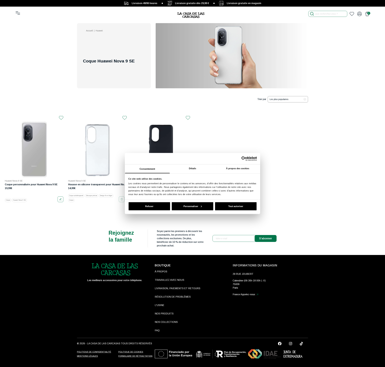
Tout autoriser (235, 206)
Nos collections (166, 322)
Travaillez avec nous (169, 280)
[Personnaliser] (60, 199)
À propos (161, 271)
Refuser (149, 206)
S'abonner (265, 238)
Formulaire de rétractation (135, 356)
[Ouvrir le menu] (18, 13)
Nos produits (164, 313)
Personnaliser (190, 206)
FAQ (157, 330)
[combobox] (288, 99)
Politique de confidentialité (94, 352)
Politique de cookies (130, 352)
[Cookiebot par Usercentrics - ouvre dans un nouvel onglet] (244, 158)
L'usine (159, 305)
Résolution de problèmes (173, 297)
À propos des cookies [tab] (237, 168)
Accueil (89, 30)
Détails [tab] (192, 168)
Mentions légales (87, 356)
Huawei (99, 30)
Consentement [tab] (147, 169)
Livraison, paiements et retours (177, 288)
